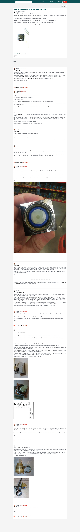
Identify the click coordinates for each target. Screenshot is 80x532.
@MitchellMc (23, 76)
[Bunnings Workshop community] (41, 1)
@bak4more (18, 70)
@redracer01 (18, 332)
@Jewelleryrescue (31, 78)
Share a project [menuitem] (59, 1)
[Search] (16, 2)
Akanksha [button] (17, 68)
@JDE (36, 78)
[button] (14, 12)
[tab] (14, 61)
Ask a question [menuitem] (52, 1)
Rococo (44, 174)
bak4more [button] (17, 11)
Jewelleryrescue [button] (18, 91)
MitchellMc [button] (17, 166)
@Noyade (40, 78)
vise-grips (45, 432)
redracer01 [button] (17, 263)
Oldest (17, 65)
